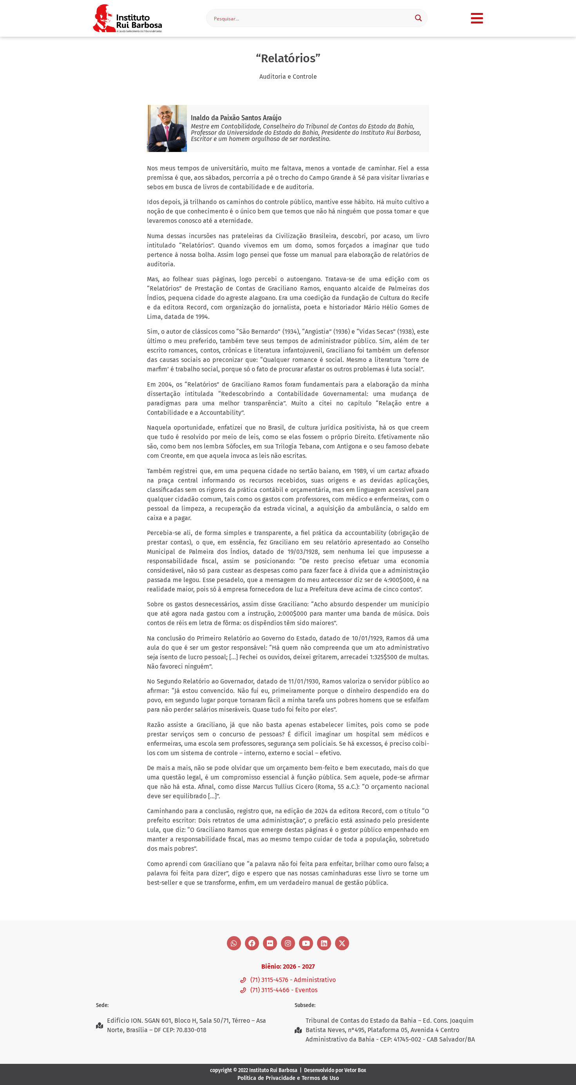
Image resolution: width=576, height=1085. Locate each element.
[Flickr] (270, 943)
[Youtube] (306, 943)
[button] (477, 18)
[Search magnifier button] (418, 18)
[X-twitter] (342, 943)
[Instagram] (288, 943)
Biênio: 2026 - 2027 (288, 966)
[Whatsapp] (234, 943)
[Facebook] (252, 943)
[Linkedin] (324, 943)
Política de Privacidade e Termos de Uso (288, 1078)
